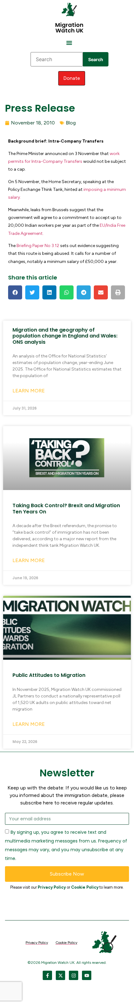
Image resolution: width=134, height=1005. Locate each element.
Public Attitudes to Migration (48, 675)
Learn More (28, 391)
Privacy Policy (52, 887)
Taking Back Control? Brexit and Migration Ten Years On (66, 508)
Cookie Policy (84, 887)
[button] (69, 42)
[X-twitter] (60, 975)
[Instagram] (73, 975)
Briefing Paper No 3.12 (38, 245)
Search (95, 59)
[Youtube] (86, 975)
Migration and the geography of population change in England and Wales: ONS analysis (64, 335)
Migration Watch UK (69, 27)
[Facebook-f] (47, 975)
